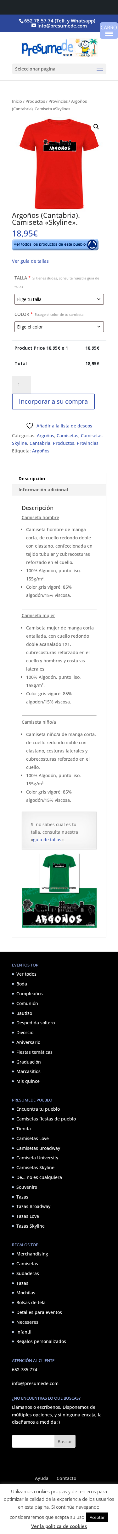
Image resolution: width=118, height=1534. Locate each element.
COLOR (48, 314)
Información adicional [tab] (43, 490)
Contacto (66, 1478)
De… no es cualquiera (39, 1177)
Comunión (27, 1003)
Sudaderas (27, 1273)
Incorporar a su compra (53, 401)
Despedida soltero (35, 1023)
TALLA (56, 282)
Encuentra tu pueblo (38, 1109)
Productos (35, 101)
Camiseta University (37, 1158)
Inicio (17, 101)
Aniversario (28, 1042)
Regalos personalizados (41, 1341)
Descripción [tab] (32, 479)
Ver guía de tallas (30, 261)
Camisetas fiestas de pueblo (46, 1119)
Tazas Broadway (33, 1206)
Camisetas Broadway (38, 1148)
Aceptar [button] (97, 1517)
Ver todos (26, 974)
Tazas (22, 1197)
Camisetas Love (32, 1138)
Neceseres (27, 1322)
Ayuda (41, 1478)
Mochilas (25, 1293)
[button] (96, 126)
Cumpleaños (29, 994)
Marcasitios (28, 1071)
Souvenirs (26, 1187)
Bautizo (24, 1013)
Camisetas (67, 436)
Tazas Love (27, 1216)
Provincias (58, 101)
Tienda (23, 1129)
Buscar (65, 1442)
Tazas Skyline (30, 1226)
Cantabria (40, 443)
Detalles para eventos (39, 1312)
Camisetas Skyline (35, 1167)
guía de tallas (47, 840)
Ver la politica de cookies (59, 1526)
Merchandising (32, 1254)
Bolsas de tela (31, 1302)
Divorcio (24, 1032)
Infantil (23, 1332)
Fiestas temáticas (34, 1052)
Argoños (45, 436)
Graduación (28, 1062)
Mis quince (28, 1081)
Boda (21, 984)
